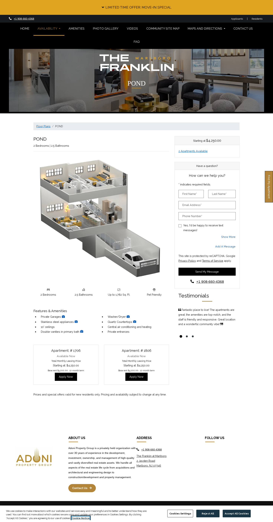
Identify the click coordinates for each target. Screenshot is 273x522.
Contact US (243, 28)
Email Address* (192, 205)
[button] (136, 7)
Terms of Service (212, 260)
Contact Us (80, 488)
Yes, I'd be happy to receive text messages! (203, 228)
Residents (257, 18)
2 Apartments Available (193, 151)
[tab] (180, 336)
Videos (132, 28)
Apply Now (68, 376)
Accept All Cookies (237, 513)
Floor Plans (43, 126)
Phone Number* (192, 216)
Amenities (76, 28)
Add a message (225, 246)
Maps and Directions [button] (205, 28)
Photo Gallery (105, 28)
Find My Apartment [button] (269, 188)
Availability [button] (48, 28)
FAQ (137, 42)
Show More (228, 236)
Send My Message (207, 271)
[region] (136, 514)
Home (24, 28)
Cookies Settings (180, 513)
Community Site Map (162, 28)
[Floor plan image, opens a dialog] (101, 220)
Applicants (239, 18)
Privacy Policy (187, 260)
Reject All (208, 513)
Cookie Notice (81, 518)
